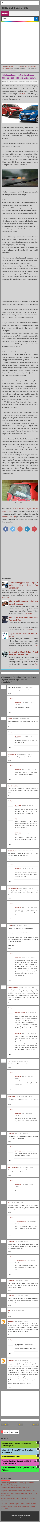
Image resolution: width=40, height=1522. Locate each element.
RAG (9, 1202)
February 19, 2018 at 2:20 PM (20, 1061)
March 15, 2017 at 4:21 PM (29, 958)
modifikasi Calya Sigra (9, 517)
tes (16, 819)
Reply (9, 693)
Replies (12, 698)
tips (3, 82)
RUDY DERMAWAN (13, 888)
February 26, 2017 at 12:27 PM (26, 819)
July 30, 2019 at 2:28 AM (17, 1310)
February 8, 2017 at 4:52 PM (26, 786)
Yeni (9, 1310)
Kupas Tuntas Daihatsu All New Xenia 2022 (15, 1488)
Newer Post (4, 1424)
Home (20, 1424)
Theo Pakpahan (12, 851)
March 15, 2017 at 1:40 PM (19, 925)
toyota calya (6, 82)
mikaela (10, 719)
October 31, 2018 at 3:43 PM (25, 1167)
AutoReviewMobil (20, 1222)
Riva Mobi (18, 702)
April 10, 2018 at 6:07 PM (21, 1133)
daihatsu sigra (14, 81)
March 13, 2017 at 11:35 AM (29, 907)
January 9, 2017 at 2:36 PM (29, 769)
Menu (6, 14)
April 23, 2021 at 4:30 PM (21, 1360)
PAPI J (9, 1061)
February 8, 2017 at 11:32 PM (25, 851)
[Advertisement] (20, 43)
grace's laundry (13, 786)
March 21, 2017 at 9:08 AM (29, 1033)
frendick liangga (13, 987)
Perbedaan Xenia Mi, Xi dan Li (11, 1457)
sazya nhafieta (12, 1167)
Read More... (6, 597)
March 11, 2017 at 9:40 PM (25, 888)
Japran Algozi (12, 754)
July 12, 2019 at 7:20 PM (21, 1281)
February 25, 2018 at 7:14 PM (24, 1096)
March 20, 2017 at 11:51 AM (26, 987)
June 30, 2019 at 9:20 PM (21, 1241)
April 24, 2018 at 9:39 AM (28, 1151)
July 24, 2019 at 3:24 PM (21, 1295)
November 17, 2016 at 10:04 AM (24, 687)
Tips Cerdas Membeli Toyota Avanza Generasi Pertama (18, 1504)
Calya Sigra (22, 94)
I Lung (10, 925)
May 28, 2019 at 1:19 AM (17, 1202)
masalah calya (22, 81)
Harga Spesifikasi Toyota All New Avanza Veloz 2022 (18, 1491)
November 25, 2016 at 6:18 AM (21, 719)
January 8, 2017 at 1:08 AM (24, 754)
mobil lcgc (35, 81)
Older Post (35, 1424)
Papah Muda (11, 1096)
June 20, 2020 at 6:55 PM (21, 1321)
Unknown (11, 1133)
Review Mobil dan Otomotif (16, 7)
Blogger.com (23, 1517)
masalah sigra (29, 81)
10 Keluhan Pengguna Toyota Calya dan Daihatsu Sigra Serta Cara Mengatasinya (23, 585)
